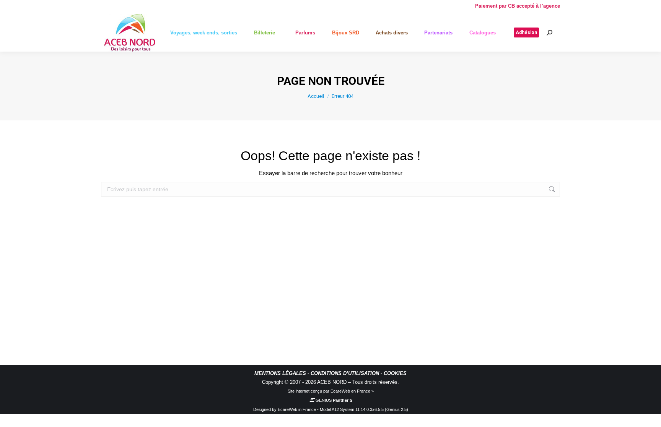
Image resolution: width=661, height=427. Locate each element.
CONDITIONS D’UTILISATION (345, 373)
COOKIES (395, 373)
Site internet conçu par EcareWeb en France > (331, 391)
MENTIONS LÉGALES (280, 373)
